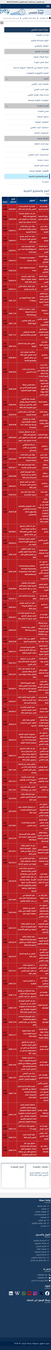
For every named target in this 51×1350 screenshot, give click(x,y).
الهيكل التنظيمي (42, 46)
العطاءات (43, 1217)
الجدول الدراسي (41, 1246)
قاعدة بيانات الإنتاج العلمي (38, 95)
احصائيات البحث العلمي (39, 127)
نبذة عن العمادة (42, 35)
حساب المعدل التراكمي (39, 1258)
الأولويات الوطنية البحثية (39, 171)
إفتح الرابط (5, 208)
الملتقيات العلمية (42, 122)
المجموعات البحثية (42, 133)
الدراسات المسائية (41, 1252)
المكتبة (44, 1209)
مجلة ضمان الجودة (41, 62)
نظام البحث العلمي (41, 89)
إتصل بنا (45, 181)
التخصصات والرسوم (40, 1240)
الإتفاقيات (45, 149)
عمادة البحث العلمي (29, 18)
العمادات (42, 18)
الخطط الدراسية (41, 1255)
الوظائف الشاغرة (41, 1212)
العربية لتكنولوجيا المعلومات (37, 73)
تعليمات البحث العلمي (40, 84)
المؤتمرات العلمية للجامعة (38, 100)
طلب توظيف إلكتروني (39, 1223)
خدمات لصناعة (43, 160)
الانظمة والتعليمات (40, 1215)
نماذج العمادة (43, 111)
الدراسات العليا (42, 1249)
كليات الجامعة (42, 1206)
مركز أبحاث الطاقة (41, 144)
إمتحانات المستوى (41, 1243)
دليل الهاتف (42, 1220)
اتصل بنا (44, 1226)
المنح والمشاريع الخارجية (38, 176)
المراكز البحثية (43, 138)
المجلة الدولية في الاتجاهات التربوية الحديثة (31, 67)
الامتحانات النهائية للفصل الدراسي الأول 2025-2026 (38, 1174)
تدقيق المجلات (43, 116)
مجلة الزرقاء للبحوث (41, 57)
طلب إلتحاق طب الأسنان (38, 1260)
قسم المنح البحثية (41, 165)
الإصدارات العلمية (42, 51)
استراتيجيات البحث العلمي (38, 154)
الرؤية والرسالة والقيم (40, 40)
